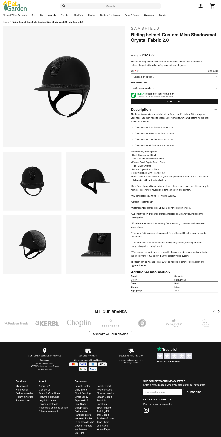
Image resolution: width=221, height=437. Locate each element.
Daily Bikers (81, 389)
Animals (52, 14)
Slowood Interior (105, 393)
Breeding (65, 14)
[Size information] (138, 71)
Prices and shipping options (54, 407)
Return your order (131, 362)
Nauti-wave (81, 429)
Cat (41, 14)
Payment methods (48, 404)
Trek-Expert (103, 414)
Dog (33, 14)
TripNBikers (103, 422)
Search (110, 6)
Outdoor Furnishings (110, 14)
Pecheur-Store (104, 389)
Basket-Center (82, 386)
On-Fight (79, 432)
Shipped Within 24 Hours (15, 14)
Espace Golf (81, 400)
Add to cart (174, 101)
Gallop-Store (81, 407)
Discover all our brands (110, 334)
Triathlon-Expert (105, 418)
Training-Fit (103, 411)
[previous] (214, 311)
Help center (22, 389)
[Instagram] (146, 410)
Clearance (149, 14)
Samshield (145, 28)
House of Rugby (83, 418)
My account (22, 386)
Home (6, 21)
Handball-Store (83, 414)
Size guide (213, 70)
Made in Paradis (83, 425)
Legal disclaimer (48, 400)
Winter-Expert (104, 429)
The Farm (78, 14)
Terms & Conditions (49, 393)
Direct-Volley (81, 396)
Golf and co (81, 411)
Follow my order (24, 393)
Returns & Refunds (49, 396)
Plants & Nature (131, 14)
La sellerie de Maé (84, 422)
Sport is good (104, 407)
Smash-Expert (104, 396)
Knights (91, 14)
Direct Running (83, 393)
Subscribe (194, 392)
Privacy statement (48, 411)
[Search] (64, 6)
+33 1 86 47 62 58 (44, 369)
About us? (44, 386)
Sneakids (102, 404)
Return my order (24, 396)
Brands (162, 14)
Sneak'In (101, 400)
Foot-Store (80, 404)
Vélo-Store (102, 425)
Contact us (44, 360)
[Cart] (213, 6)
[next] (219, 311)
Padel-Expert (104, 386)
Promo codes (23, 400)
